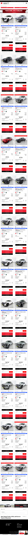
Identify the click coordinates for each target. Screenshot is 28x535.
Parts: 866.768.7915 (25, 1)
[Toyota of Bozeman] (6, 3)
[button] (13, 18)
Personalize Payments (7, 89)
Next (27, 505)
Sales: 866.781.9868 (13, 1)
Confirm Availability (7, 47)
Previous (0, 505)
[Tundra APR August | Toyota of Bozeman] (14, 506)
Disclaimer (25, 505)
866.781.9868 (19, 524)
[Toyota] (1, 3)
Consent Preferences (5, 534)
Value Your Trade (7, 50)
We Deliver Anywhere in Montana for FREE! (7, 25)
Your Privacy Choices (13, 534)
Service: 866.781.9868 (20, 1)
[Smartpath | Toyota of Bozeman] (14, 11)
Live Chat (22, 533)
